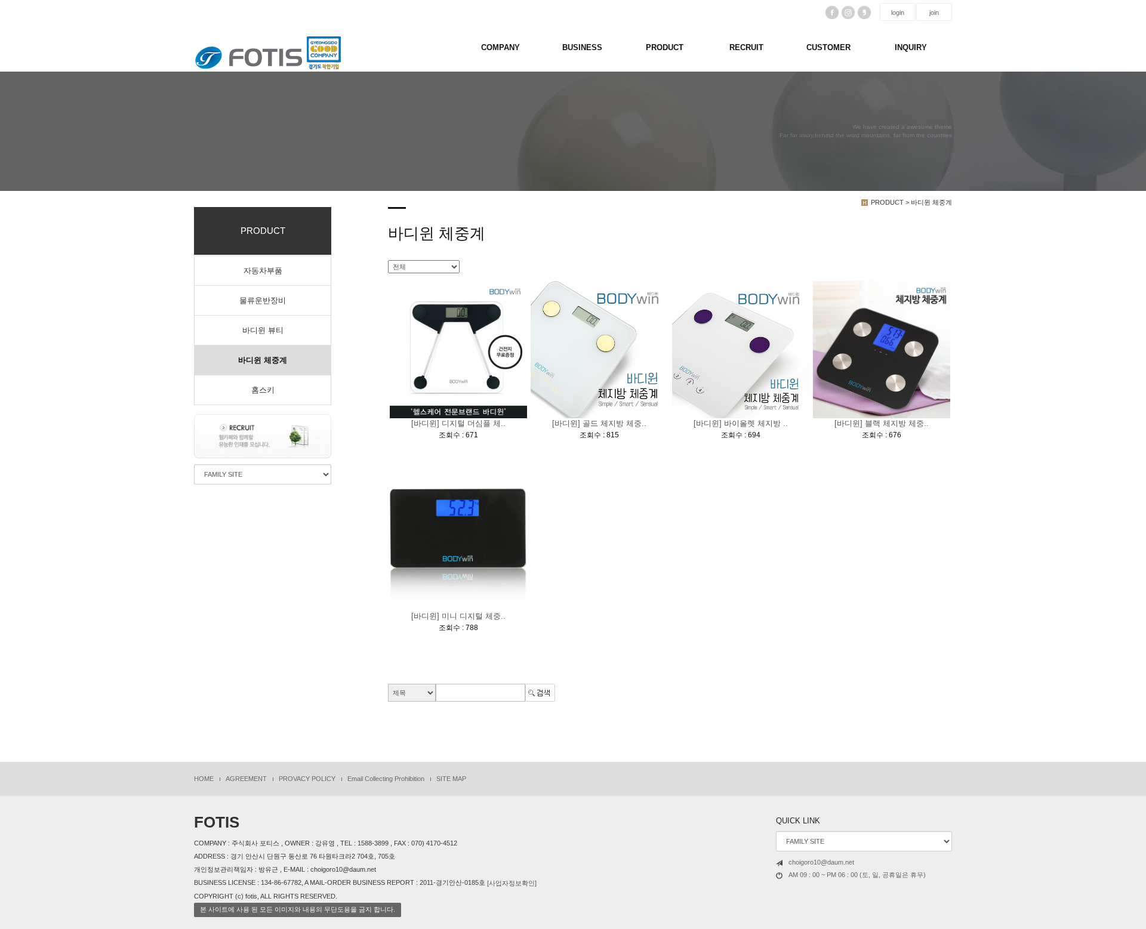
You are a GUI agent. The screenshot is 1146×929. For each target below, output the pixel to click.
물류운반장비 (262, 300)
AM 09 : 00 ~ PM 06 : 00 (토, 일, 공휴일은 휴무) (857, 874)
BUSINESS (582, 47)
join (934, 12)
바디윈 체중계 (262, 360)
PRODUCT (664, 47)
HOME (204, 778)
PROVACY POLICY (307, 778)
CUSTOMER (828, 47)
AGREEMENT (246, 778)
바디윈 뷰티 (263, 330)
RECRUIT (746, 47)
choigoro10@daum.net (821, 862)
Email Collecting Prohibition (385, 778)
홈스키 (263, 389)
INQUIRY (911, 47)
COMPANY (500, 47)
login (897, 12)
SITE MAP (451, 778)
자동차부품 (263, 270)
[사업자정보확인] (512, 883)
